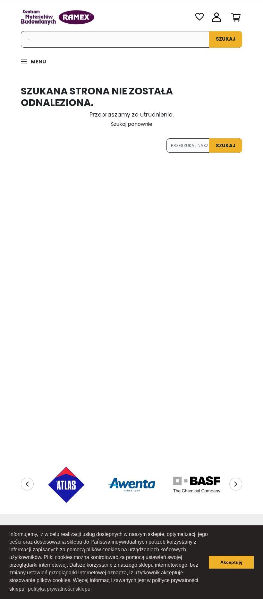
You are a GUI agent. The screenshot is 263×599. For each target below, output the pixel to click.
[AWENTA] (131, 485)
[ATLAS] (66, 485)
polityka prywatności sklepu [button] (59, 589)
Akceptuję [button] (231, 562)
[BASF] (196, 485)
